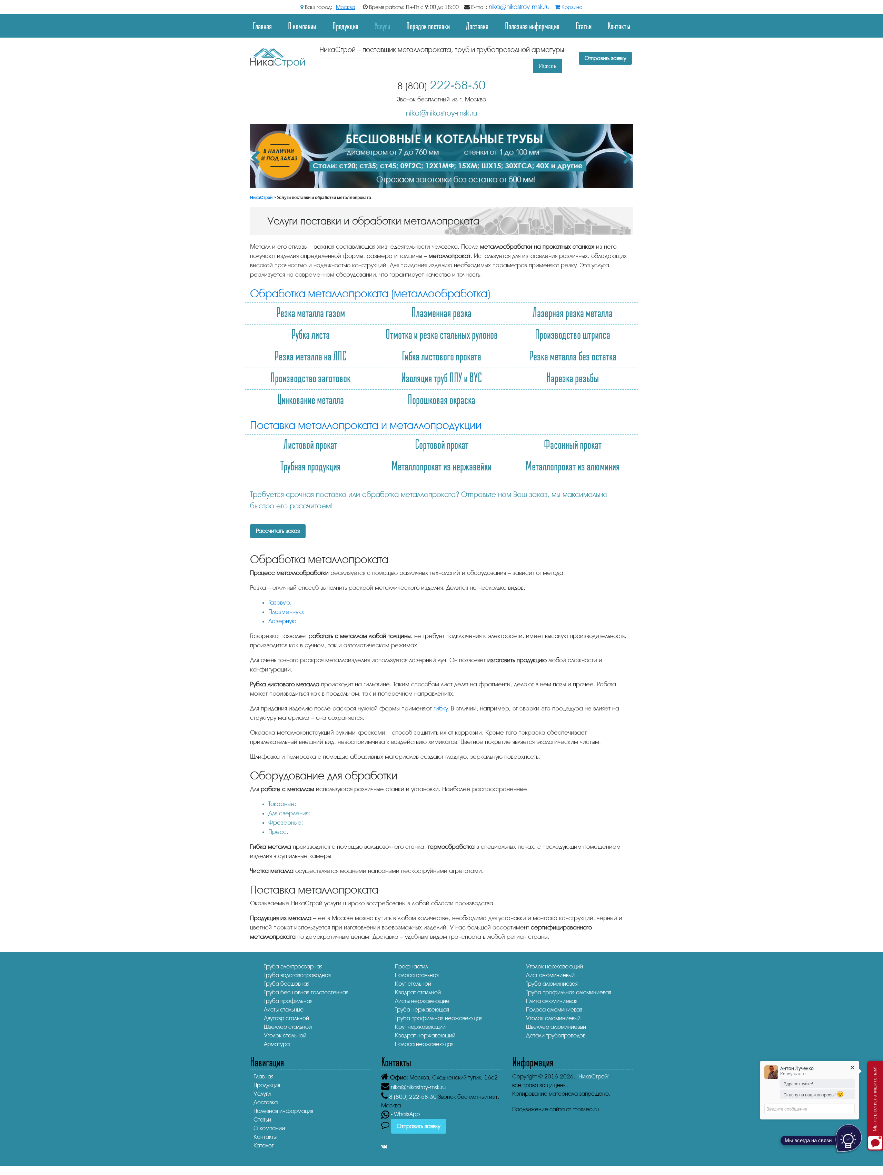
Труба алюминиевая (552, 983)
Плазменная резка (441, 312)
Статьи (584, 25)
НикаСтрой (261, 197)
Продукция (345, 25)
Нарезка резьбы (572, 377)
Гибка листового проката (441, 355)
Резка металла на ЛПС (310, 355)
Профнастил (411, 966)
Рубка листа (310, 333)
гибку (440, 708)
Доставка (477, 25)
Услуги (262, 1094)
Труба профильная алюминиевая (568, 992)
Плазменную (285, 611)
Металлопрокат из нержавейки (441, 465)
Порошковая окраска (441, 399)
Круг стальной (413, 983)
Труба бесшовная (286, 983)
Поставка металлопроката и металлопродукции (366, 425)
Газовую (279, 602)
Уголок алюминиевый (553, 1018)
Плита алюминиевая (551, 1001)
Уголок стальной (285, 1035)
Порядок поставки (428, 25)
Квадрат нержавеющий (425, 1035)
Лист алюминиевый (550, 975)
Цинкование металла (310, 399)
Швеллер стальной (288, 1027)
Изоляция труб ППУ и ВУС (441, 377)
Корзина (571, 7)
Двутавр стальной (286, 1018)
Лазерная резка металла (573, 312)
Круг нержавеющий (420, 1027)
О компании (302, 25)
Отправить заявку (605, 58)
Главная (262, 25)
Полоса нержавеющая (424, 1044)
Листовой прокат (310, 443)
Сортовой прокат (441, 443)
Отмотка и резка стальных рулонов (442, 333)
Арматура (277, 1044)
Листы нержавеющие (422, 1001)
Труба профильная (288, 1001)
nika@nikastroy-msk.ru (519, 7)
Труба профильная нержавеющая (439, 1018)
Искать (547, 66)
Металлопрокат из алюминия (573, 465)
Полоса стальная (417, 975)
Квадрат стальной (418, 992)
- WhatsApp (404, 1114)
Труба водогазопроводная (297, 975)
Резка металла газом (310, 312)
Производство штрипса (572, 333)
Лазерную (282, 621)
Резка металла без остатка (572, 355)
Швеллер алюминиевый (556, 1027)
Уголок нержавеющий (554, 966)
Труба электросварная (293, 966)
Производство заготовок (310, 377)
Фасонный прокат (573, 443)
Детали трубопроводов (555, 1035)
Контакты (619, 25)
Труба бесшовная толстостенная (306, 992)
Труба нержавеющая (422, 1009)
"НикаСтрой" (593, 1076)
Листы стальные (284, 1009)
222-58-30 (441, 85)
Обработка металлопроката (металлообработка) (370, 293)
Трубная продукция (310, 465)
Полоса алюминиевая (554, 1009)
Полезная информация (532, 25)
